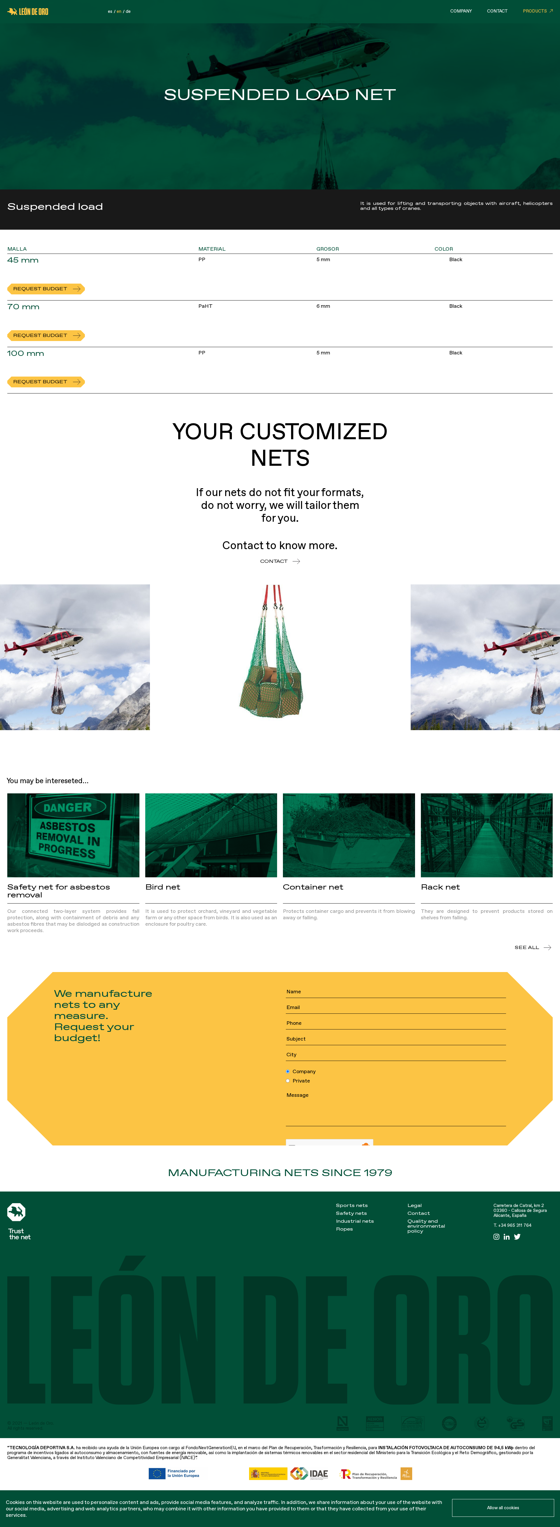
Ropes (344, 1229)
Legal (414, 1205)
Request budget (40, 288)
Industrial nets (355, 1221)
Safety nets (351, 1213)
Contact (497, 11)
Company (461, 11)
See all (527, 947)
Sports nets (352, 1205)
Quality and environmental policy (426, 1226)
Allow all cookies (503, 1507)
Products (535, 11)
